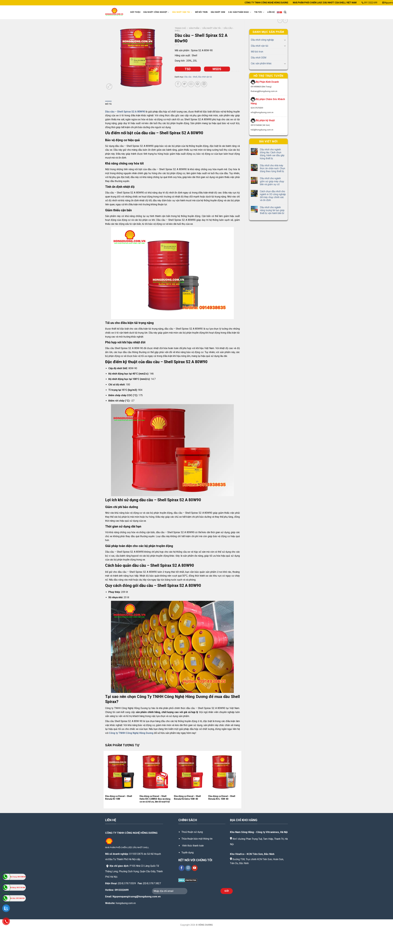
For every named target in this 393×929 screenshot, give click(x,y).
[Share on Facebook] (178, 84)
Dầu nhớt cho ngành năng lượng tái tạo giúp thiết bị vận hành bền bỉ (272, 210)
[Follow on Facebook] (182, 868)
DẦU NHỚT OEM (218, 12)
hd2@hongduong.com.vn (262, 130)
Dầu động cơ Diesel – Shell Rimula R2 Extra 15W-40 (187, 797)
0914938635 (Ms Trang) (261, 86)
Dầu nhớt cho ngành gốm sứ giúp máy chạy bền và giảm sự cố (272, 181)
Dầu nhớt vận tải (259, 45)
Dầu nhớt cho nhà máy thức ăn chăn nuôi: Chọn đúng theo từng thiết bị (272, 168)
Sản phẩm (194, 28)
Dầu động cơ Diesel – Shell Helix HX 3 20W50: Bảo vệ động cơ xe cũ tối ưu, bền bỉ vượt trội (155, 799)
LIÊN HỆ (271, 12)
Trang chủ (180, 28)
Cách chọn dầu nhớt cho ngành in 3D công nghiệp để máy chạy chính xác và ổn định (273, 196)
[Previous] (105, 779)
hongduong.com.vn (126, 903)
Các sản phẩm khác (261, 63)
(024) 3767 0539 (127, 883)
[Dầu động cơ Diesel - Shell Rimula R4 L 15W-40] (224, 772)
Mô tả (108, 104)
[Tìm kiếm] (285, 12)
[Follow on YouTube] (195, 868)
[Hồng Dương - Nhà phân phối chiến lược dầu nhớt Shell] (114, 12)
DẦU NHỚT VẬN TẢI (181, 12)
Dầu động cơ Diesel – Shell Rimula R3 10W (118, 797)
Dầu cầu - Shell (190, 77)
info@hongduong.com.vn (262, 112)
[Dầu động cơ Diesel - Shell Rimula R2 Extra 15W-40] (189, 772)
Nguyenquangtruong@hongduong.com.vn (137, 896)
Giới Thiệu (135, 12)
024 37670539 (257, 108)
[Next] (239, 779)
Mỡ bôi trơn (257, 51)
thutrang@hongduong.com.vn (264, 91)
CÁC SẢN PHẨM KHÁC (238, 12)
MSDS (217, 69)
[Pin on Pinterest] (198, 84)
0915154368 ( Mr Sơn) (260, 125)
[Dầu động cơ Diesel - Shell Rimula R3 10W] (121, 772)
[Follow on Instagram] (188, 868)
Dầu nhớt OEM (258, 57)
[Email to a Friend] (191, 84)
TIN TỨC (258, 12)
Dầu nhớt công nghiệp (262, 39)
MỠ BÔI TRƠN (201, 12)
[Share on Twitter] (185, 84)
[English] (278, 12)
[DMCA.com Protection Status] (187, 880)
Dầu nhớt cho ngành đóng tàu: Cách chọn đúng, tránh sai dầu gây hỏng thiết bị (272, 154)
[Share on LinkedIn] (204, 84)
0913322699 (121, 889)
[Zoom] (109, 86)
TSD (188, 69)
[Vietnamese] (281, 12)
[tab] (108, 104)
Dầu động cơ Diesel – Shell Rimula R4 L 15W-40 (221, 797)
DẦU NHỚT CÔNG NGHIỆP (155, 12)
